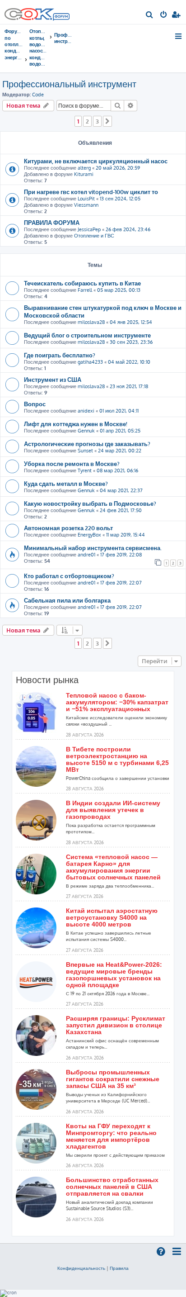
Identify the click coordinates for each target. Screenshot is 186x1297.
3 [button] (97, 121)
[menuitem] (149, 15)
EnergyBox (89, 535)
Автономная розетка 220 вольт (68, 528)
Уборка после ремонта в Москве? (72, 463)
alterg (84, 168)
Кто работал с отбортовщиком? (69, 576)
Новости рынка (47, 680)
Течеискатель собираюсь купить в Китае (82, 283)
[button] (107, 121)
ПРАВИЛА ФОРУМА (51, 222)
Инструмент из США (52, 379)
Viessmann (86, 205)
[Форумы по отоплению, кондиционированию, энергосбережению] (61, 18)
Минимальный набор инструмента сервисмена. (93, 547)
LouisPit (86, 198)
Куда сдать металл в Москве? (66, 483)
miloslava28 (91, 322)
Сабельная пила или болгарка (67, 600)
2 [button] (87, 121)
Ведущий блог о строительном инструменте (87, 335)
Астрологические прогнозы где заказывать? (87, 443)
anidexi (86, 411)
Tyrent (85, 470)
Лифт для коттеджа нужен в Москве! (75, 424)
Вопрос (35, 404)
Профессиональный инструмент (69, 84)
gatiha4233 (90, 362)
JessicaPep (89, 229)
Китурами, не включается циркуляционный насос (95, 161)
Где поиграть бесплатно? (59, 355)
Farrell (85, 290)
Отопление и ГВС (94, 236)
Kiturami (83, 174)
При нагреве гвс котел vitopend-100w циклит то (91, 191)
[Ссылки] (179, 36)
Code (38, 94)
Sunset (85, 450)
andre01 (86, 554)
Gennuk (86, 431)
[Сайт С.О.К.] (37, 12)
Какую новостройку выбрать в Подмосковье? (90, 503)
